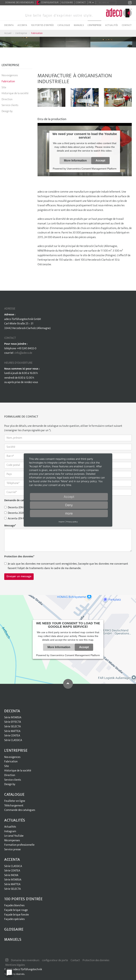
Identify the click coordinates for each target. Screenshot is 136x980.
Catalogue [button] (64, 25)
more (69, 513)
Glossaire (67, 2)
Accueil (7, 33)
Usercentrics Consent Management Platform (92, 168)
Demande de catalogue (18, 500)
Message (10, 525)
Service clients (10, 105)
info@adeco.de (23, 353)
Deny (69, 505)
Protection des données (19, 556)
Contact (81, 2)
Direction (7, 99)
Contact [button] (127, 25)
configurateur (49, 2)
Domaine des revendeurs (19, 2)
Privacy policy (72, 522)
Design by (7, 111)
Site (4, 87)
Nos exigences (10, 75)
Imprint (62, 522)
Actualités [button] (111, 25)
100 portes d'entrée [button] (42, 25)
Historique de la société (15, 93)
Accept (100, 160)
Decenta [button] (9, 25)
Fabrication (36, 33)
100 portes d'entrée (23, 899)
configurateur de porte (55, 960)
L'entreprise (21, 33)
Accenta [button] (22, 25)
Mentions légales (15, 965)
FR (90, 2)
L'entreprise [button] (94, 25)
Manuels (79, 25)
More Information (75, 160)
